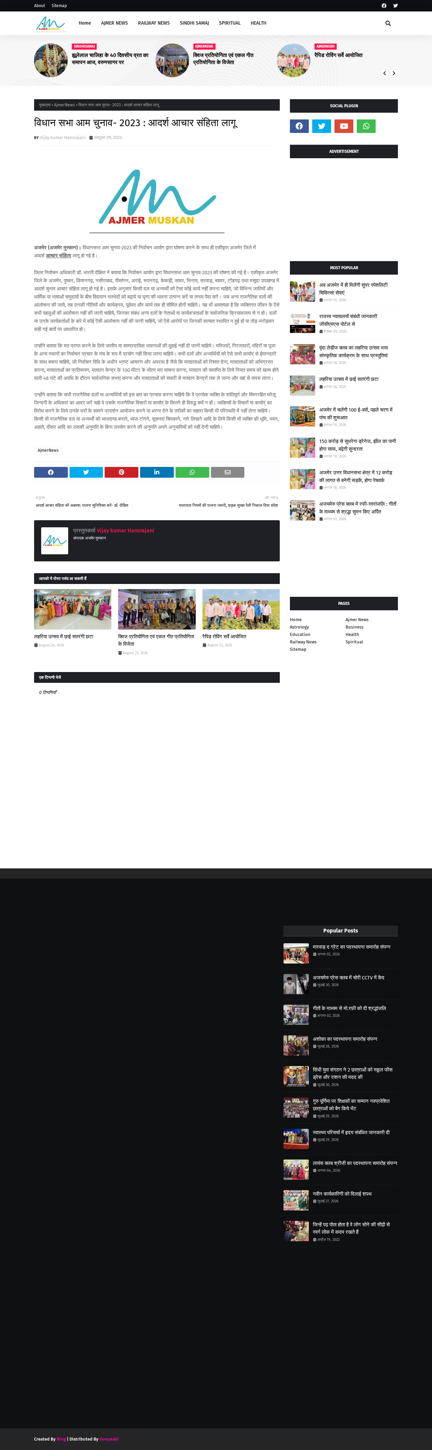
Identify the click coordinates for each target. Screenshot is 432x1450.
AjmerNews (64, 105)
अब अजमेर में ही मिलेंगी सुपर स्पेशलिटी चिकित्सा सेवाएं (353, 289)
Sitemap (59, 5)
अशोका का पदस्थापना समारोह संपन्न (345, 1039)
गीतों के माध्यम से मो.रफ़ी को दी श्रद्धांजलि (349, 1008)
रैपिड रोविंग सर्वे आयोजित (338, 55)
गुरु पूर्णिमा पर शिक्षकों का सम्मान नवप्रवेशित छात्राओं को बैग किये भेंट (351, 1105)
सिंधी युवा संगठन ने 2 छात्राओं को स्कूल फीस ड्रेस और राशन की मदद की (353, 1074)
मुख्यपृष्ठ (45, 105)
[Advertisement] (344, 207)
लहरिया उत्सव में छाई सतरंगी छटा (63, 637)
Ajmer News (357, 619)
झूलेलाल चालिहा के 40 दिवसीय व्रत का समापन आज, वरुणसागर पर (110, 58)
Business (354, 627)
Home (296, 619)
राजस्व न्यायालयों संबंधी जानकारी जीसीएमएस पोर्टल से (348, 320)
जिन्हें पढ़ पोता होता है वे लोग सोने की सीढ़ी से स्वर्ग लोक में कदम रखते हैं (351, 1228)
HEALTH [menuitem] (258, 23)
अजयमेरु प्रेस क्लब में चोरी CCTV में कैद (348, 978)
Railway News (303, 641)
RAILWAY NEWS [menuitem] (154, 23)
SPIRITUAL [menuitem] (230, 23)
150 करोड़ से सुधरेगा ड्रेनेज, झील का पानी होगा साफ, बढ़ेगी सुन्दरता (357, 445)
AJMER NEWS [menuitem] (114, 23)
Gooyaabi (109, 1439)
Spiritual (354, 641)
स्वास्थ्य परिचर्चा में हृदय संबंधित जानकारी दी (351, 1133)
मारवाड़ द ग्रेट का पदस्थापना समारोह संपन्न (351, 947)
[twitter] (395, 6)
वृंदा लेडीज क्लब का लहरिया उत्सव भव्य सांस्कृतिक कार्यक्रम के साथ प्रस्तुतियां (353, 352)
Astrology (299, 627)
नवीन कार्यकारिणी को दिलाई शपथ (342, 1194)
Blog (61, 1439)
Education (300, 634)
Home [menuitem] (85, 23)
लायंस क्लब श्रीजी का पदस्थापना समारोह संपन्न (355, 1163)
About (39, 5)
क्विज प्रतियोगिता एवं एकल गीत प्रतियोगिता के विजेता (223, 58)
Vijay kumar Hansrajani (63, 137)
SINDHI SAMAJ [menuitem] (194, 23)
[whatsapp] (366, 126)
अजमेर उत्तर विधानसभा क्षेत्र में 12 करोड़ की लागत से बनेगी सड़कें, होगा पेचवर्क (355, 476)
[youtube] (343, 126)
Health (352, 634)
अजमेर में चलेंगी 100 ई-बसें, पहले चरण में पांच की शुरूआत (356, 414)
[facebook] (384, 6)
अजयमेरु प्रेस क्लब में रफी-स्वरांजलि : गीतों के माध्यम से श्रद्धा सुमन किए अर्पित (357, 508)
